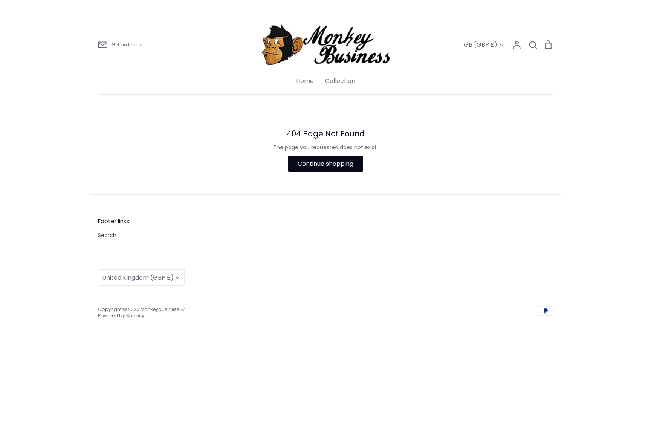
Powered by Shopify (121, 315)
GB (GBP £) (480, 44)
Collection (340, 81)
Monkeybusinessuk (163, 309)
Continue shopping (325, 163)
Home (305, 81)
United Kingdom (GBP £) (138, 277)
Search (107, 235)
